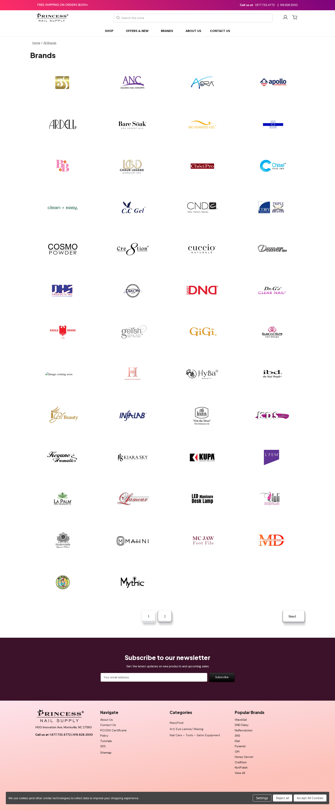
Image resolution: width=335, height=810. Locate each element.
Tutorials (106, 741)
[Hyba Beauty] (202, 374)
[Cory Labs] (272, 207)
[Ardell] (62, 124)
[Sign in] (285, 18)
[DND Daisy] (202, 291)
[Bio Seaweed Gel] (202, 124)
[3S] (62, 83)
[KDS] (272, 416)
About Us (106, 720)
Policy (104, 736)
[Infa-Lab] (132, 416)
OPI (237, 752)
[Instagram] (55, 744)
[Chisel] (272, 166)
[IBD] (272, 374)
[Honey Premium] (62, 374)
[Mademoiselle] (62, 540)
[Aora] (202, 83)
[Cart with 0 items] (295, 17)
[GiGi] (202, 332)
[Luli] (272, 499)
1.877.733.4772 (265, 5)
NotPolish (241, 768)
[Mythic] (132, 582)
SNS (237, 736)
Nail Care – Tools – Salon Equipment (195, 735)
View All (240, 773)
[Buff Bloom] (62, 166)
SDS (103, 746)
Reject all (282, 798)
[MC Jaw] (202, 540)
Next (293, 616)
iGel (237, 741)
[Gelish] (132, 332)
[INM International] (202, 416)
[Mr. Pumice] (62, 582)
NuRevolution (243, 730)
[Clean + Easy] (62, 207)
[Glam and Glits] (272, 332)
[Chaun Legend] (132, 166)
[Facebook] (38, 744)
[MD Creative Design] (272, 540)
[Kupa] (202, 457)
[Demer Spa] (272, 249)
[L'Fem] (272, 457)
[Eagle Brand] (62, 332)
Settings (262, 798)
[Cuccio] (202, 249)
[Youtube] (47, 744)
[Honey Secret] (132, 374)
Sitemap (105, 753)
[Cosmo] (62, 249)
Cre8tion (241, 762)
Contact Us (108, 725)
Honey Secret (244, 757)
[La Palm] (62, 499)
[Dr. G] (272, 291)
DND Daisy (242, 725)
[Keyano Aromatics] (62, 457)
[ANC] (132, 83)
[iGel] (62, 416)
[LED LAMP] (202, 499)
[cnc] (132, 207)
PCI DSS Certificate (113, 730)
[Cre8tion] (132, 249)
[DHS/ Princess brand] (62, 291)
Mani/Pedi (176, 723)
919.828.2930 (289, 5)
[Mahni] (132, 540)
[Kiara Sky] (132, 457)
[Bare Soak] (132, 124)
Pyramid (240, 746)
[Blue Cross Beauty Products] (272, 124)
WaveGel (241, 720)
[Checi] (202, 166)
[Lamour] (132, 499)
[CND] (202, 207)
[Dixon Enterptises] (132, 291)
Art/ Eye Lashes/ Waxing (186, 729)
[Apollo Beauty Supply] (272, 83)
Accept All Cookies (310, 798)
